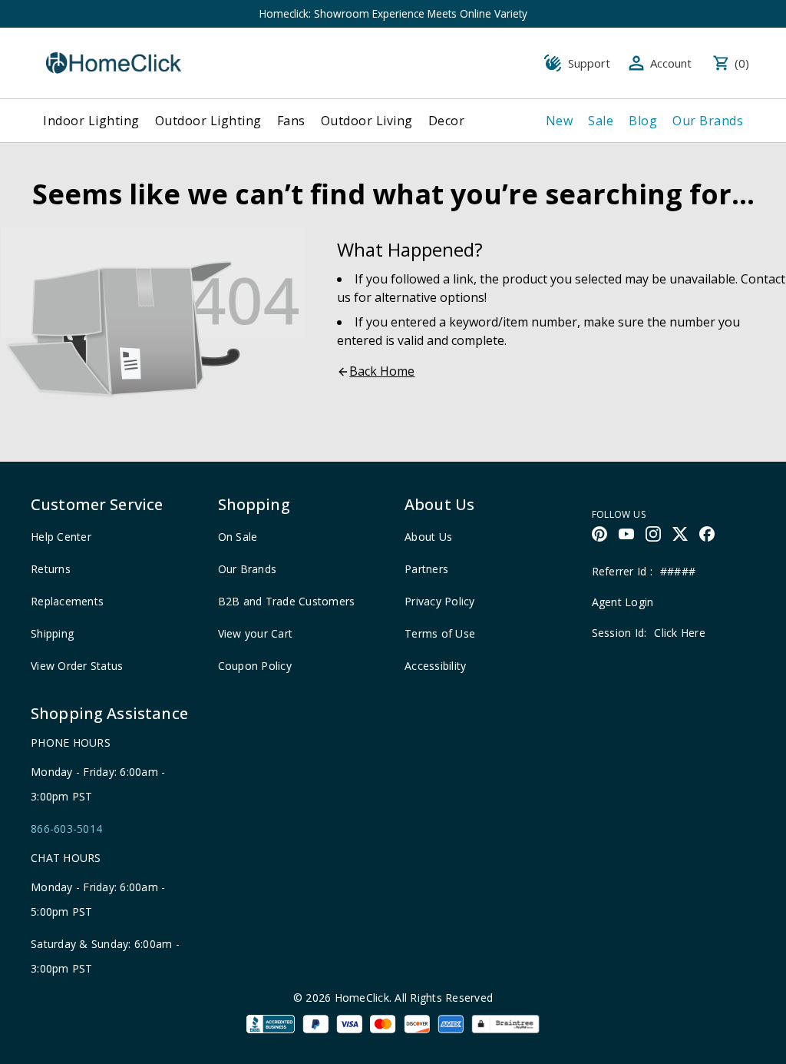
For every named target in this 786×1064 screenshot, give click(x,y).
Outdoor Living (367, 120)
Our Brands (707, 120)
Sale (600, 120)
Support (589, 63)
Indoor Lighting (91, 120)
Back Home (381, 371)
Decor (446, 120)
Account (671, 63)
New (559, 120)
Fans (291, 120)
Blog (643, 120)
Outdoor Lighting (208, 120)
